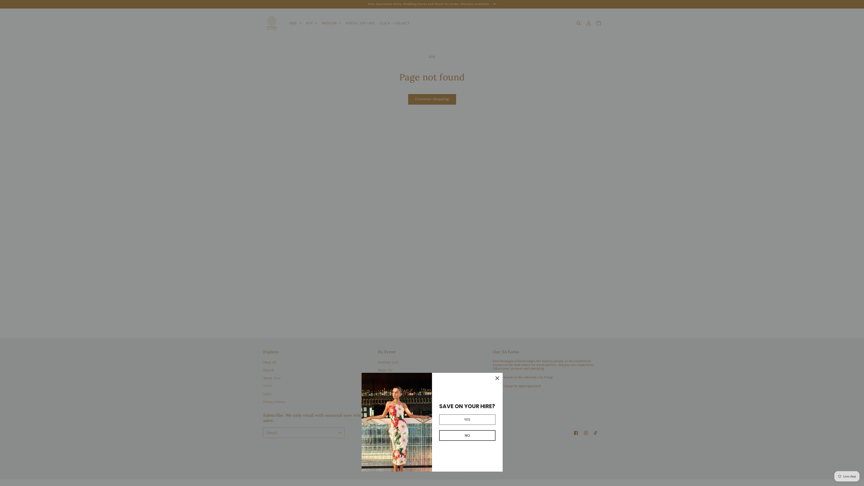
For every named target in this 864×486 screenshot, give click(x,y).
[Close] (497, 378)
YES (467, 419)
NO (467, 435)
